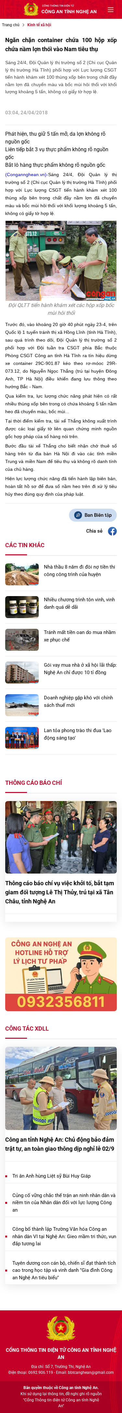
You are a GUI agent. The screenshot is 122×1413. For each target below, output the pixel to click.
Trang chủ (11, 25)
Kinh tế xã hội (39, 25)
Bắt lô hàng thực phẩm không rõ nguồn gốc (55, 165)
